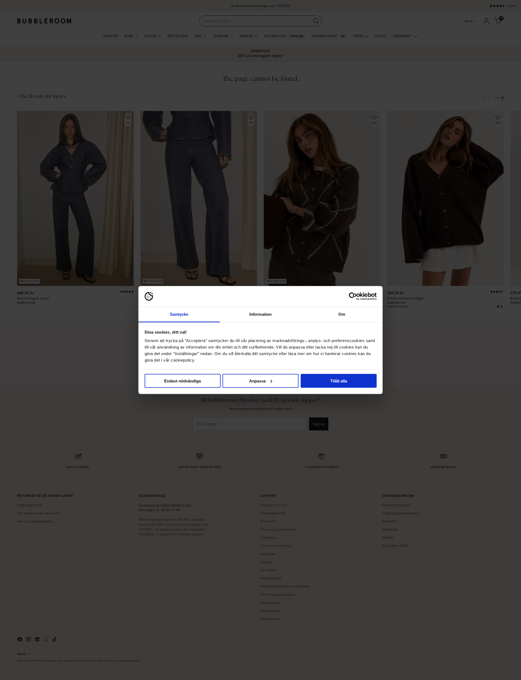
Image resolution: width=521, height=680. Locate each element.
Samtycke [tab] (179, 314)
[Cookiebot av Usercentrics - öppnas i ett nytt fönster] (353, 296)
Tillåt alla (338, 380)
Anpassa (257, 380)
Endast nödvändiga (182, 380)
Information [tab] (260, 314)
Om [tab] (341, 314)
